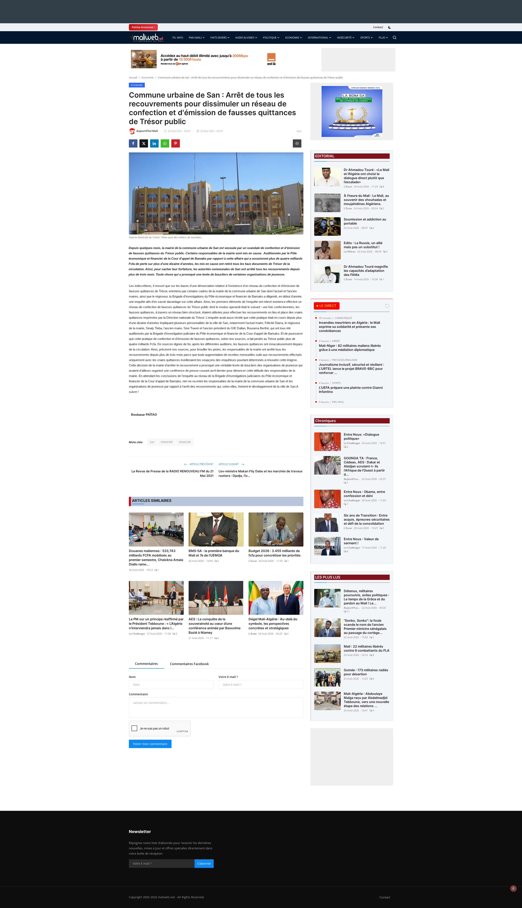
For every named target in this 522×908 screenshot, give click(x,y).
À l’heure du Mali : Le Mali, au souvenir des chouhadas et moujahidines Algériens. (366, 200)
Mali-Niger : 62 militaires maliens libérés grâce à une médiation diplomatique (350, 348)
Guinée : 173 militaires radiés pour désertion (366, 672)
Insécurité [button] (344, 37)
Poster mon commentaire (150, 744)
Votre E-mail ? (228, 677)
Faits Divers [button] (218, 37)
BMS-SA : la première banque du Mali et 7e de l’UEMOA (214, 553)
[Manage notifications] (513, 888)
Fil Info (178, 37)
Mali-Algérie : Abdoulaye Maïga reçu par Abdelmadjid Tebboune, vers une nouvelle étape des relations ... (366, 700)
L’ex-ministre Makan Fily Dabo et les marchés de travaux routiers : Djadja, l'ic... (260, 473)
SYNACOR (167, 442)
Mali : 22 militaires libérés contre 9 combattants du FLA (366, 648)
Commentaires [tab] (146, 663)
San (152, 442)
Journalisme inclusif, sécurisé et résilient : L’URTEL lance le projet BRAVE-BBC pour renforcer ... (351, 369)
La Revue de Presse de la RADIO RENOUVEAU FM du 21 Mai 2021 (172, 473)
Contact (378, 27)
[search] (394, 37)
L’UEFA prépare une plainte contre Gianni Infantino (351, 390)
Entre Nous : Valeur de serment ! (361, 541)
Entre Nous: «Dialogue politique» (361, 436)
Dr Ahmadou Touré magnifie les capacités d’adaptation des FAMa (366, 270)
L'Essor (253, 561)
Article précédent (201, 464)
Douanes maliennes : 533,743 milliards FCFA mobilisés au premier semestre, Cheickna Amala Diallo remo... (156, 557)
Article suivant (229, 464)
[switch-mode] (390, 27)
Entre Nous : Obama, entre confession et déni (364, 494)
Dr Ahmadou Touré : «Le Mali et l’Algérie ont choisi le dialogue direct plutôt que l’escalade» (366, 176)
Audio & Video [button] (244, 37)
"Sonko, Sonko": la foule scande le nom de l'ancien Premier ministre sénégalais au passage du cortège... (365, 626)
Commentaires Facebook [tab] (189, 664)
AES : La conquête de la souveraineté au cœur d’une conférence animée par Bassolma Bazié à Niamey (214, 626)
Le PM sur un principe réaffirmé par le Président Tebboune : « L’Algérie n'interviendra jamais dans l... (156, 623)
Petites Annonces (142, 27)
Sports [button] (365, 37)
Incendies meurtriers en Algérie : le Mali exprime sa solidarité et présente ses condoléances (349, 327)
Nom (132, 677)
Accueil (133, 77)
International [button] (318, 37)
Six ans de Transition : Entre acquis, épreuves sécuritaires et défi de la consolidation (367, 519)
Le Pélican (350, 251)
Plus (382, 37)
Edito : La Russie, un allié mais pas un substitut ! (363, 245)
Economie (148, 77)
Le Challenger (137, 633)
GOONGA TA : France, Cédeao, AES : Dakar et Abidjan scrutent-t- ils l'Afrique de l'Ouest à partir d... (364, 466)
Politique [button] (269, 37)
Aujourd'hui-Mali (352, 479)
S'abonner (204, 863)
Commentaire (138, 694)
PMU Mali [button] (195, 37)
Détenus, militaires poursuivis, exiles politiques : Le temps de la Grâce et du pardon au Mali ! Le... (366, 597)
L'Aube (253, 633)
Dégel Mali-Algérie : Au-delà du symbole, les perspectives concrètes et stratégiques (273, 623)
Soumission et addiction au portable (365, 221)
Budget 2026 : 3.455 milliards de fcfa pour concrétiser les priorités (275, 553)
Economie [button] (292, 37)
